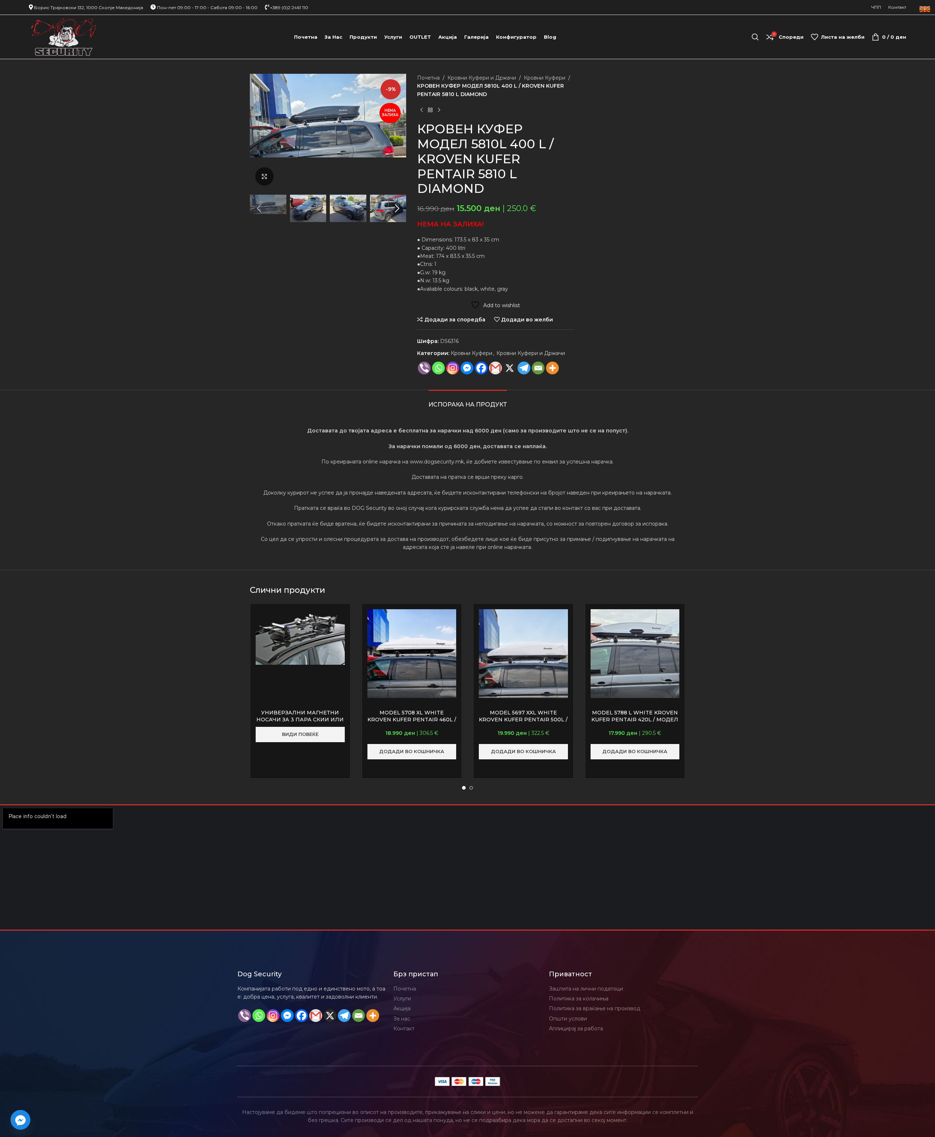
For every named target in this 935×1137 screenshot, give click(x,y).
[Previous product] (421, 110)
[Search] (755, 37)
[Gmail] (495, 368)
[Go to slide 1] (464, 788)
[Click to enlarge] (264, 176)
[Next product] (439, 110)
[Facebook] (481, 368)
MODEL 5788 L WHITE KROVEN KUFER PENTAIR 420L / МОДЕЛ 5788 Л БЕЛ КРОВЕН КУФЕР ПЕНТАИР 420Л (634, 723)
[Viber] (424, 368)
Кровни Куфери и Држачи (481, 78)
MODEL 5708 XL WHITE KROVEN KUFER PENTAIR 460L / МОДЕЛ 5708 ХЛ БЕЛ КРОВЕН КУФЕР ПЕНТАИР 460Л (411, 723)
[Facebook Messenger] (467, 368)
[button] (259, 208)
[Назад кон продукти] (430, 110)
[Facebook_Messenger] (20, 1120)
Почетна (428, 78)
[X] (509, 368)
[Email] (538, 368)
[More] (552, 368)
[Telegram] (524, 368)
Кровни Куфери (544, 78)
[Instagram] (452, 368)
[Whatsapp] (438, 368)
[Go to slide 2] (471, 788)
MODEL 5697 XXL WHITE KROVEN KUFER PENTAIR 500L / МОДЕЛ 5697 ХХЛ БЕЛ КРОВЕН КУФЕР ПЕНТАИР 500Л (523, 723)
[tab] (467, 401)
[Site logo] (64, 36)
